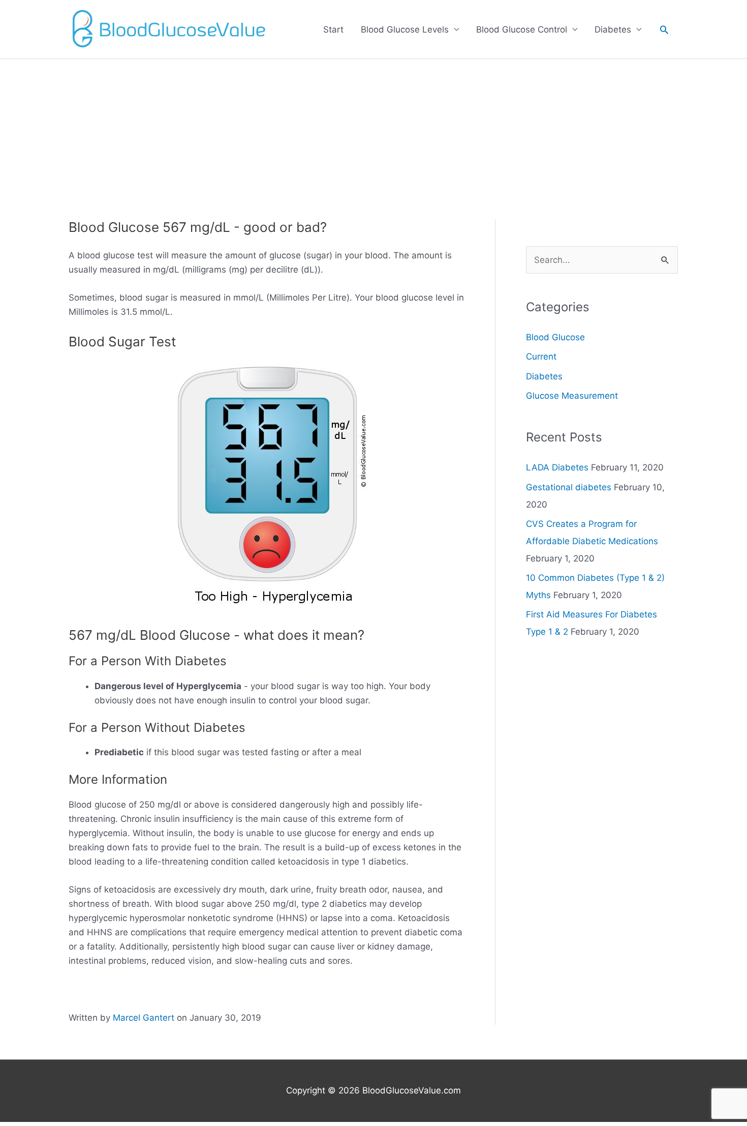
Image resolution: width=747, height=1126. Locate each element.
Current (541, 356)
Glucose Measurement (572, 396)
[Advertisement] (373, 135)
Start (333, 29)
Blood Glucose (555, 337)
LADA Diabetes (557, 467)
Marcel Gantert (143, 1018)
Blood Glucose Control (521, 29)
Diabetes (613, 29)
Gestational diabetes (568, 487)
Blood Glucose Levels (405, 29)
